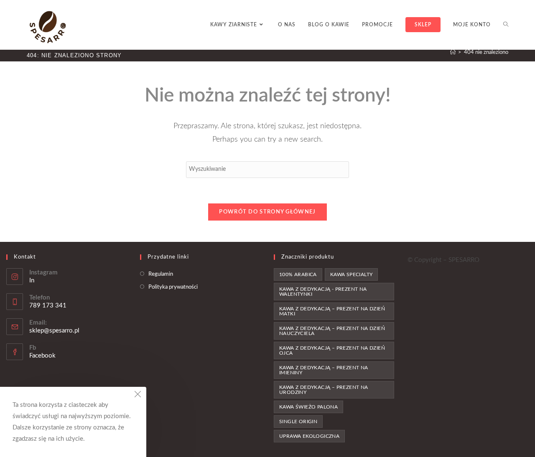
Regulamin (160, 274)
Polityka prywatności (173, 287)
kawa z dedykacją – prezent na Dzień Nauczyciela (332, 331)
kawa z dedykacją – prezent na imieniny (323, 370)
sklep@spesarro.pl (54, 331)
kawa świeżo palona (308, 406)
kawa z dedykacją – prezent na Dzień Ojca (332, 350)
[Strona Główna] (453, 52)
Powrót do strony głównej (267, 212)
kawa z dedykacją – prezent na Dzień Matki (332, 311)
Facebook (42, 356)
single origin (298, 421)
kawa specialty (351, 274)
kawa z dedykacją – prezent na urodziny (323, 390)
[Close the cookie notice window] (137, 395)
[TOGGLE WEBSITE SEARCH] (506, 25)
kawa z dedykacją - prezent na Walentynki (323, 292)
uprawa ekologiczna (309, 436)
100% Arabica (298, 274)
